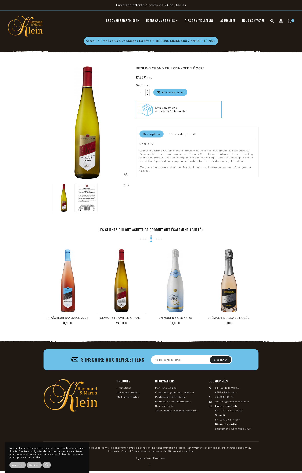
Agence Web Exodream (151, 458)
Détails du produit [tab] (182, 134)
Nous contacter (165, 406)
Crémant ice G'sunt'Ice (175, 317)
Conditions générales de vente (174, 392)
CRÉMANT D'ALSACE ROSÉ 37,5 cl (232, 317)
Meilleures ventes (128, 397)
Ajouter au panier (170, 92)
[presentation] (124, 185)
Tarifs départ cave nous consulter (176, 410)
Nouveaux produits (128, 392)
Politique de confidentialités (173, 401)
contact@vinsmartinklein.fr (232, 401)
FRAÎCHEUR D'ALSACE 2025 (68, 317)
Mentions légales (166, 387)
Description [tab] (151, 134)
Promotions (124, 387)
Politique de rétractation (171, 397)
